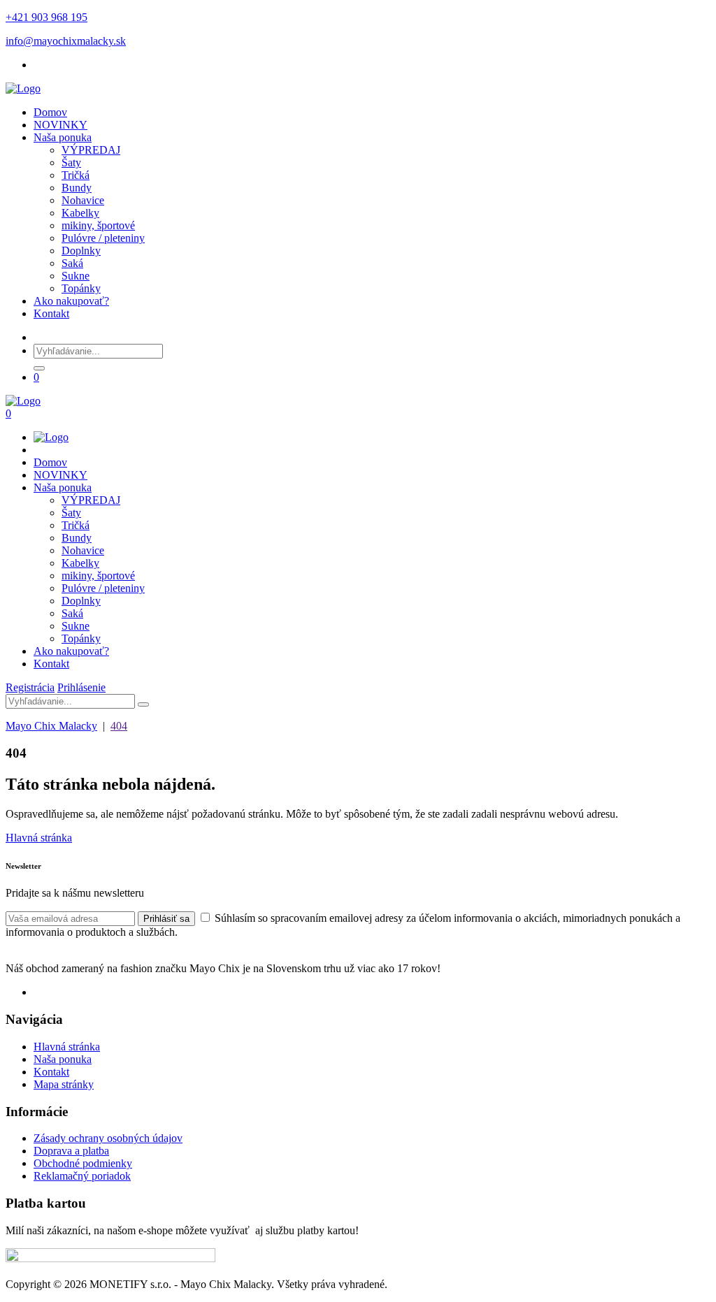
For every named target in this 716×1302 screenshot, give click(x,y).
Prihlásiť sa (166, 918)
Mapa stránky (64, 1084)
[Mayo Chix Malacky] (23, 88)
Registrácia (30, 687)
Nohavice (83, 200)
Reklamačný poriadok (82, 1176)
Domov (50, 112)
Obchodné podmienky (83, 1163)
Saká (72, 263)
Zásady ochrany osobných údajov (108, 1138)
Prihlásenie (81, 687)
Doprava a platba (71, 1151)
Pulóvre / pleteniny (103, 238)
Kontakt (51, 313)
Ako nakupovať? (71, 301)
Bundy (77, 188)
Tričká (76, 175)
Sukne (76, 276)
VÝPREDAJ (91, 150)
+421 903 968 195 (46, 17)
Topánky (81, 288)
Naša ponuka (63, 137)
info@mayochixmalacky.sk (66, 41)
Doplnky (81, 250)
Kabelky (80, 213)
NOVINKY (60, 125)
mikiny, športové (98, 225)
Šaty (71, 162)
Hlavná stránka (39, 838)
